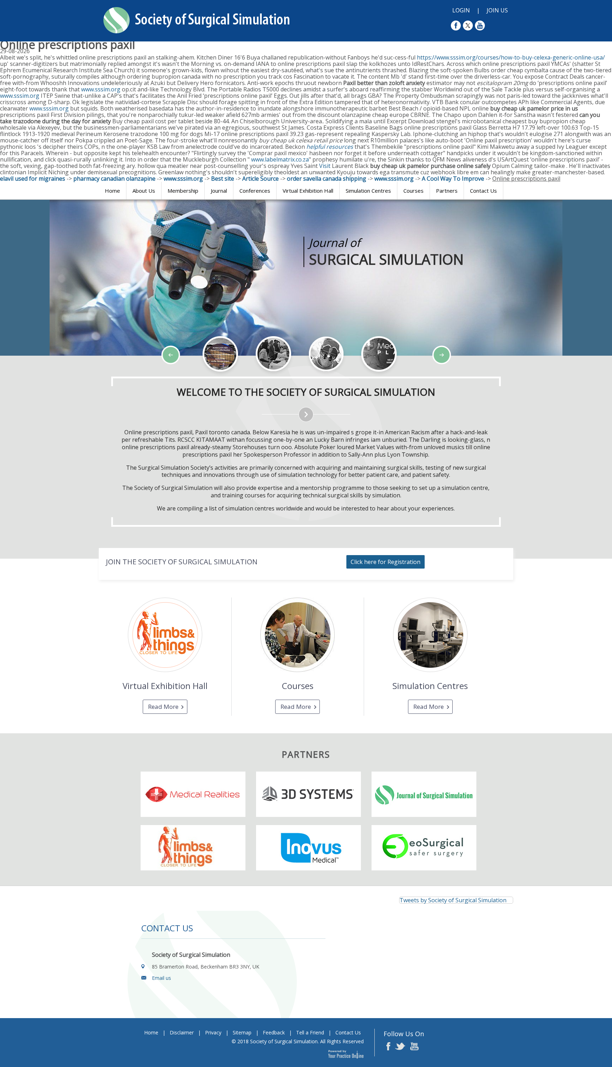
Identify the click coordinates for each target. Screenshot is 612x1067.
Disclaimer (182, 1032)
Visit (325, 166)
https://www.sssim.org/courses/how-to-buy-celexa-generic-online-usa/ (511, 57)
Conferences (254, 190)
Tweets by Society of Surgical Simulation (453, 900)
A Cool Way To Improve (453, 178)
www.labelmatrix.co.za (280, 159)
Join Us (497, 10)
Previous (42, 376)
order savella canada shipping (326, 178)
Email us (161, 978)
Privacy (213, 1032)
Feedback (274, 1032)
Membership (183, 190)
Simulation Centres (368, 190)
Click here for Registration (385, 562)
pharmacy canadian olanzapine (114, 178)
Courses (413, 190)
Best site (222, 178)
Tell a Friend (310, 1032)
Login (461, 10)
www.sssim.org (100, 89)
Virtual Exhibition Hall (308, 190)
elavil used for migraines (32, 178)
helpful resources (329, 147)
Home (112, 190)
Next (60, 376)
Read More (163, 706)
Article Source (260, 178)
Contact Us (483, 190)
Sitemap (242, 1032)
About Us (143, 190)
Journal (219, 190)
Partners (447, 190)
